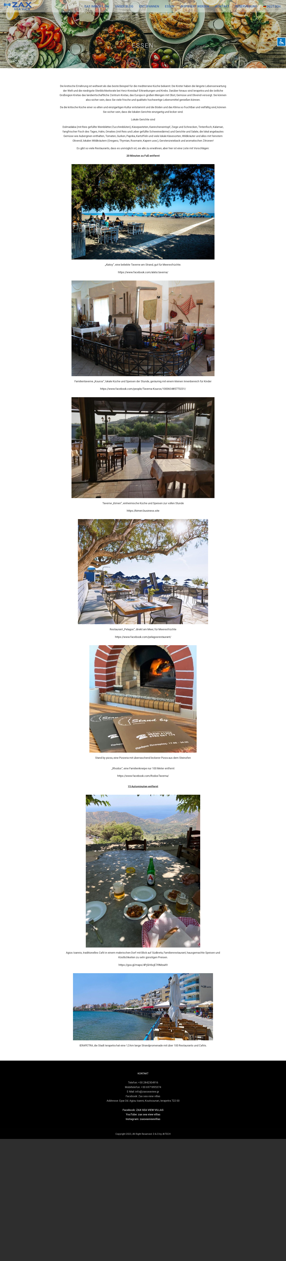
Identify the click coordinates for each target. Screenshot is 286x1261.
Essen (169, 6)
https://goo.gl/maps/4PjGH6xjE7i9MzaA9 (143, 964)
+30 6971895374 (151, 1087)
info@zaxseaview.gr (147, 1091)
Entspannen (149, 6)
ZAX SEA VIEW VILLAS (150, 1109)
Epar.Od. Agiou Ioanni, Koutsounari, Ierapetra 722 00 (149, 1100)
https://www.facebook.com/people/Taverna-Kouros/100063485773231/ (143, 388)
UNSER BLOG (124, 6)
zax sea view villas (149, 1114)
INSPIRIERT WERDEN (194, 6)
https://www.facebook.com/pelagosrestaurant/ (143, 636)
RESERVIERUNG (246, 6)
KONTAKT (222, 6)
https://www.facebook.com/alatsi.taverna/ (143, 272)
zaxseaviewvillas (150, 1119)
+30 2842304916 (148, 1082)
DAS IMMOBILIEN (96, 6)
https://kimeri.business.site (143, 510)
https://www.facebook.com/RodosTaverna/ (143, 775)
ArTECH (167, 1134)
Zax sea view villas (149, 1096)
